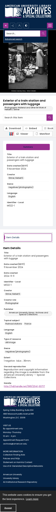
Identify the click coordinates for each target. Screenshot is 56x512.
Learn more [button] (32, 499)
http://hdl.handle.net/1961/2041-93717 (24, 386)
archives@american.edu (15, 443)
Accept (8, 508)
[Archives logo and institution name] (28, 11)
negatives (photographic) (21, 187)
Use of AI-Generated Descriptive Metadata (23, 466)
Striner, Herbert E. (16, 178)
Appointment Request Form (16, 440)
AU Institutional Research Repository (20, 482)
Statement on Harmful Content (17, 462)
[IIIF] (11, 133)
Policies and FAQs (11, 458)
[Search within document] (50, 117)
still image (10, 342)
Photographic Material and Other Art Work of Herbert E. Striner (25, 108)
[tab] (28, 147)
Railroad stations (13, 323)
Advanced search (13, 39)
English (12, 196)
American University (12, 474)
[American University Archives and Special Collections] (22, 401)
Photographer (11, 303)
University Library (11, 478)
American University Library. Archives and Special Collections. (28, 313)
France (28, 323)
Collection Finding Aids (14, 454)
